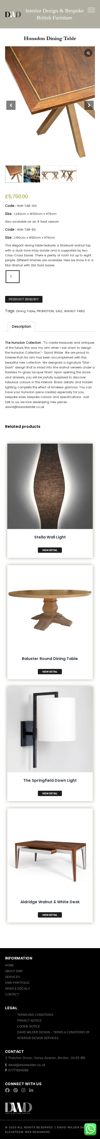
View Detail (50, 550)
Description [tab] (21, 326)
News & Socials (17, 988)
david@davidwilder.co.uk (24, 407)
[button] (89, 105)
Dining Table (25, 311)
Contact (12, 994)
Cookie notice (28, 1026)
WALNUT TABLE (74, 311)
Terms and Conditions (35, 1015)
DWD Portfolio (17, 982)
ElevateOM (14, 1132)
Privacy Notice (29, 1020)
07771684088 (18, 1070)
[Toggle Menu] (91, 10)
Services (12, 977)
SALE (59, 311)
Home (9, 965)
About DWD (14, 971)
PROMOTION (45, 311)
